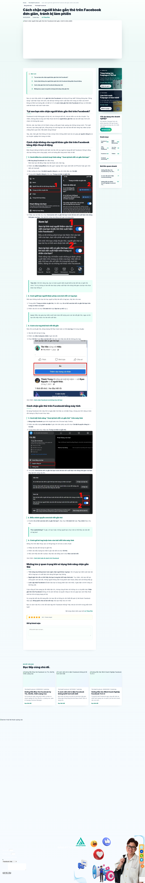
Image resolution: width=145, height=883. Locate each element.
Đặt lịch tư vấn (106, 129)
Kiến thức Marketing (115, 142)
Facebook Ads (104, 142)
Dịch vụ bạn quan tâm (10, 857)
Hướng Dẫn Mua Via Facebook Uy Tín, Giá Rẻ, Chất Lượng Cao (38, 693)
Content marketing (104, 158)
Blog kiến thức (28, 5)
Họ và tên (6, 850)
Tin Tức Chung (115, 148)
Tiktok (115, 153)
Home (24, 2)
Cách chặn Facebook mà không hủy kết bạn (48, 400)
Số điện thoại (7, 854)
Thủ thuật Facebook (34, 2)
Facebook (104, 153)
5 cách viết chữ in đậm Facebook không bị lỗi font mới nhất (71, 693)
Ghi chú (5, 870)
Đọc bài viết (28, 703)
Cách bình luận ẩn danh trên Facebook (46, 558)
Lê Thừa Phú (46, 17)
